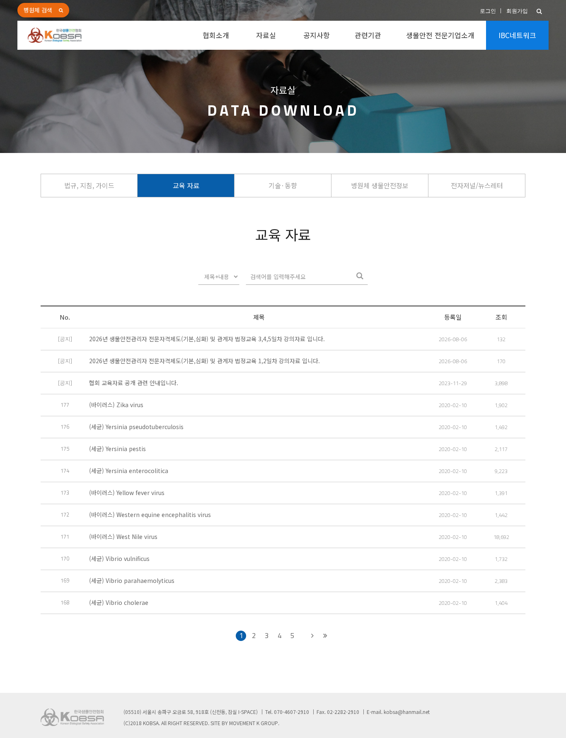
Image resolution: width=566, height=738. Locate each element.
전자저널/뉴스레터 (477, 185)
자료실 (266, 35)
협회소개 (216, 35)
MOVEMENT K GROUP (253, 722)
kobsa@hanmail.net (407, 711)
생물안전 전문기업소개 (440, 35)
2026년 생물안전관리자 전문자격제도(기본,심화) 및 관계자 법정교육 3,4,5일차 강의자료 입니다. (207, 339)
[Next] (312, 636)
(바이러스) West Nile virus (123, 536)
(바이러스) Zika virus (116, 405)
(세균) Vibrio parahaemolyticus (131, 580)
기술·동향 (282, 185)
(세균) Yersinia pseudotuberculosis (136, 426)
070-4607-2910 (291, 711)
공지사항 (316, 35)
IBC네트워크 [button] (517, 35)
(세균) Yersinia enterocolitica (128, 470)
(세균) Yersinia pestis (117, 448)
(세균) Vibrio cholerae (118, 602)
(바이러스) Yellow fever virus (126, 492)
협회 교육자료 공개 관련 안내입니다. (133, 383)
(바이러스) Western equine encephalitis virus (150, 514)
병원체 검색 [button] (38, 10)
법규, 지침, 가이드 (89, 185)
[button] (539, 11)
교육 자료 (186, 185)
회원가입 (517, 11)
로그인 (488, 11)
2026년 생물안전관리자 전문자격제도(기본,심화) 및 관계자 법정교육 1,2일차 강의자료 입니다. (204, 361)
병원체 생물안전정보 (380, 185)
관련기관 (368, 35)
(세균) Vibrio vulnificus (119, 558)
